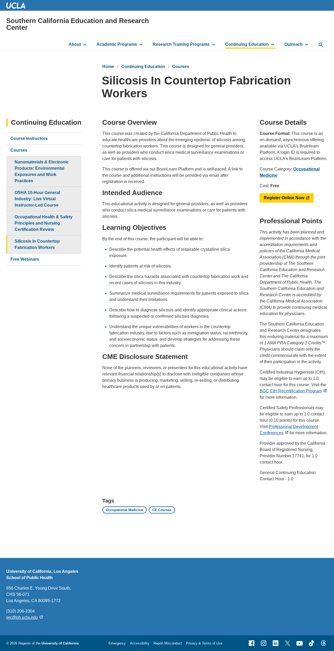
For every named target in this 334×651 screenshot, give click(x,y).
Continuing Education (247, 44)
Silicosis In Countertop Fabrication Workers (37, 244)
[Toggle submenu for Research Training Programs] (213, 44)
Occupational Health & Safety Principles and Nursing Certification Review (44, 223)
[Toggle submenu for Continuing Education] (273, 44)
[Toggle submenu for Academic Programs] (141, 44)
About (75, 44)
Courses (180, 66)
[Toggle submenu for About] (85, 44)
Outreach (293, 44)
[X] (287, 643)
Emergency (117, 643)
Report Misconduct (167, 643)
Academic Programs (117, 44)
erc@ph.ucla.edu (22, 617)
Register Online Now (284, 198)
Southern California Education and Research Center (77, 24)
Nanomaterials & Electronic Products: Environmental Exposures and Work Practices (42, 171)
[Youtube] (299, 643)
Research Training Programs (181, 44)
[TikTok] (311, 643)
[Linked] (275, 643)
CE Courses (161, 510)
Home (108, 66)
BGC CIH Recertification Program (291, 391)
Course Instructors (29, 138)
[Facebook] (251, 643)
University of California (60, 643)
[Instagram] (263, 643)
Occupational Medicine (124, 510)
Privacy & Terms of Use (204, 643)
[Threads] (323, 643)
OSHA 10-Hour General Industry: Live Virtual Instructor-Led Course (37, 198)
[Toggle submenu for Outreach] (307, 44)
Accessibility (139, 643)
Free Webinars (24, 259)
